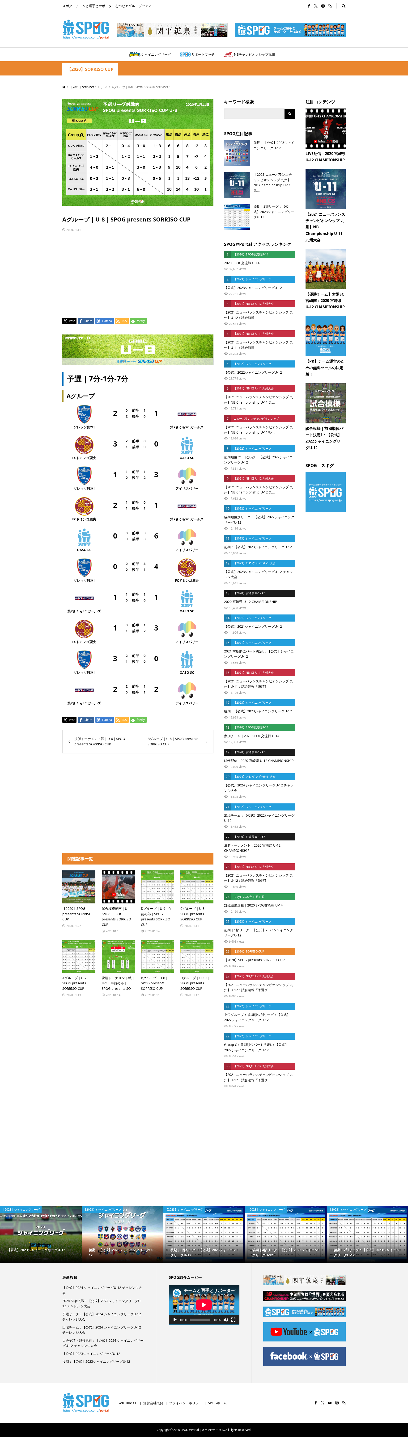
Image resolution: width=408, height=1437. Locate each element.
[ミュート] (225, 1319)
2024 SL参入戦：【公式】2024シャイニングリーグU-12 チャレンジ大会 (102, 1303)
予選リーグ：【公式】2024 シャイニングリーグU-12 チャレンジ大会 (101, 1316)
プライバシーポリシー (185, 1403)
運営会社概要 (153, 1403)
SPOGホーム (217, 1403)
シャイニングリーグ (156, 54)
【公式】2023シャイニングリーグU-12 (91, 1353)
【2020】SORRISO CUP (90, 69)
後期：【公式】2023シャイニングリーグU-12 (96, 1361)
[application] (204, 1305)
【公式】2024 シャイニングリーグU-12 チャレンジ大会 (102, 1290)
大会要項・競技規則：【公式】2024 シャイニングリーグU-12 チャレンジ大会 (103, 1343)
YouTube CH (128, 1403)
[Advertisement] (137, 266)
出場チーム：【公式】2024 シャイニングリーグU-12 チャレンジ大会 (101, 1330)
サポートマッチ (203, 54)
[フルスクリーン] (233, 1319)
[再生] (175, 1319)
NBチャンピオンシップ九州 (254, 54)
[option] (41, 1234)
